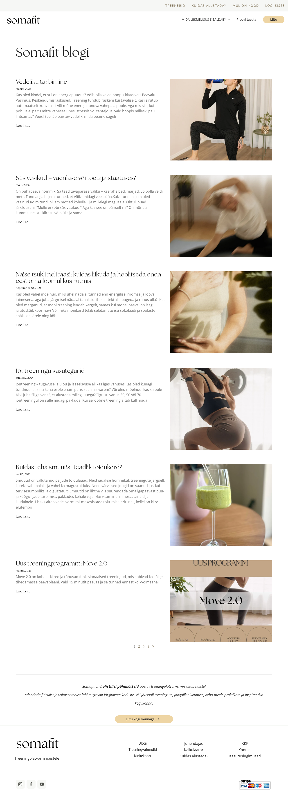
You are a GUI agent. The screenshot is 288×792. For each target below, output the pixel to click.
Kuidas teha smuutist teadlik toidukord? (69, 467)
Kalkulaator (193, 749)
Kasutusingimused (245, 756)
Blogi (143, 743)
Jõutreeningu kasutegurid (50, 371)
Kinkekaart (142, 756)
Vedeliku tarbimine (41, 82)
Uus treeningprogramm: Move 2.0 (61, 563)
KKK (245, 743)
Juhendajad (193, 743)
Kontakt (245, 749)
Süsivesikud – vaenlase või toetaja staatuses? (76, 178)
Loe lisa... (23, 125)
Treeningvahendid (142, 750)
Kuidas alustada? (194, 756)
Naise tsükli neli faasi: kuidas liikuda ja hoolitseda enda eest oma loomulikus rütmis (88, 277)
